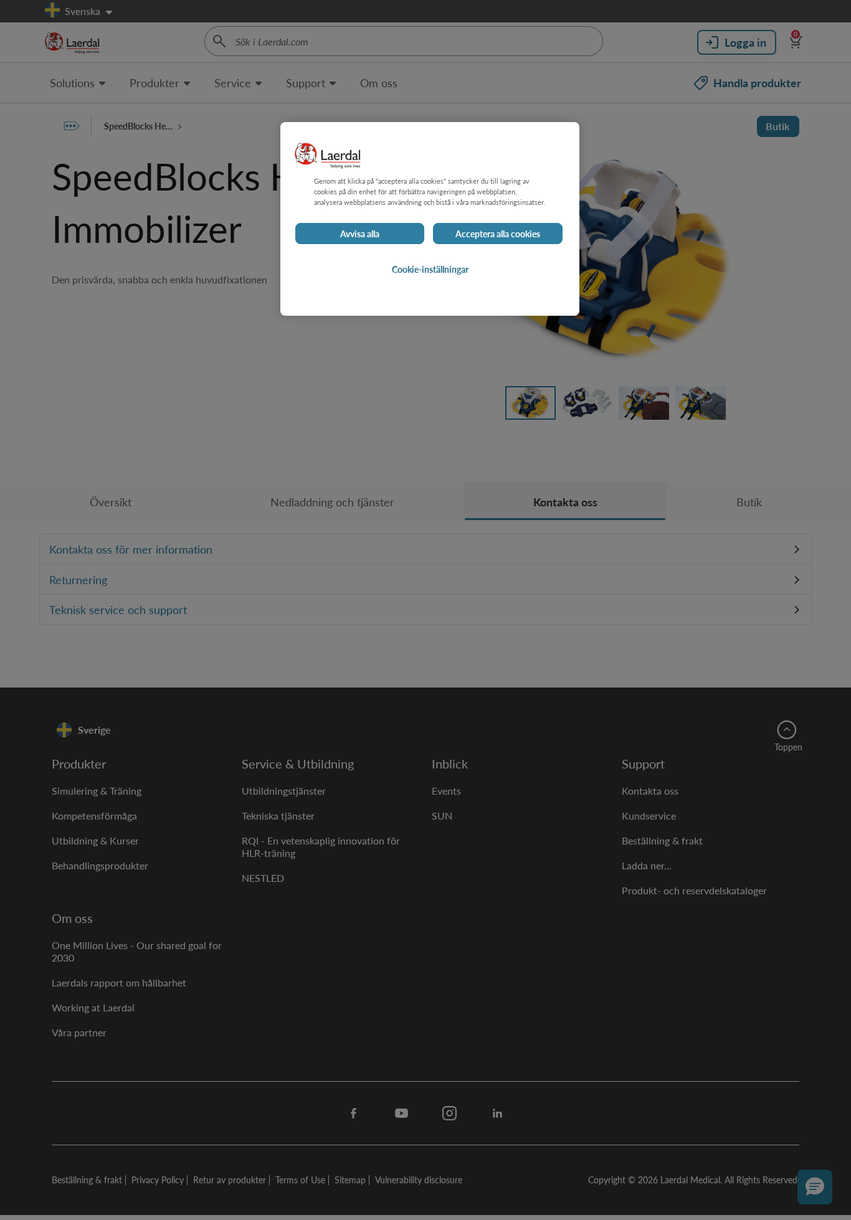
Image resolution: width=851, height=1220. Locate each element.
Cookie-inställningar (430, 269)
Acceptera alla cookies (497, 233)
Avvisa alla (359, 233)
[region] (429, 219)
